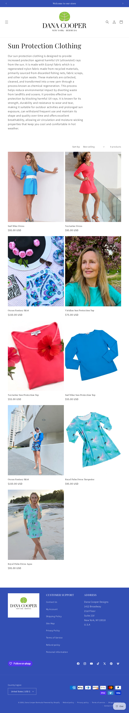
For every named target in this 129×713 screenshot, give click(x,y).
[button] (6, 22)
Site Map (50, 623)
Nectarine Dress (73, 226)
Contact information (112, 706)
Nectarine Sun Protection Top (23, 395)
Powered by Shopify (52, 702)
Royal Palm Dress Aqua (20, 564)
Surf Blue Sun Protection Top (80, 395)
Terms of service (98, 702)
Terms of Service (54, 637)
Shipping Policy (54, 616)
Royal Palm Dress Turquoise (79, 479)
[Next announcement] (122, 3)
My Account (52, 609)
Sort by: (76, 146)
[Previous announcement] (6, 3)
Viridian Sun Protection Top (79, 310)
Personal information (57, 652)
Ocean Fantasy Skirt (18, 310)
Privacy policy (83, 702)
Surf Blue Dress (16, 226)
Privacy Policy (53, 630)
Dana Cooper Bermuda (34, 702)
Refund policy (53, 644)
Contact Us (51, 602)
